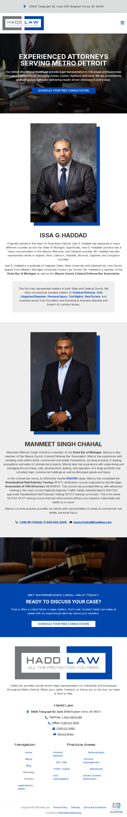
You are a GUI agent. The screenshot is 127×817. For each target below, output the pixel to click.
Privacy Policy (60, 807)
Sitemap (75, 807)
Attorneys (28, 772)
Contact (29, 779)
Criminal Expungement (91, 760)
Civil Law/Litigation (61, 777)
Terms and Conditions (94, 807)
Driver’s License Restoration (92, 777)
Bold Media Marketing (70, 813)
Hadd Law (41, 71)
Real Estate (96, 769)
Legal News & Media (25, 787)
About (28, 759)
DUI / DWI (61, 762)
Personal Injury (96, 752)
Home (28, 752)
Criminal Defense (58, 754)
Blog (28, 765)
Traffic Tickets (61, 769)
